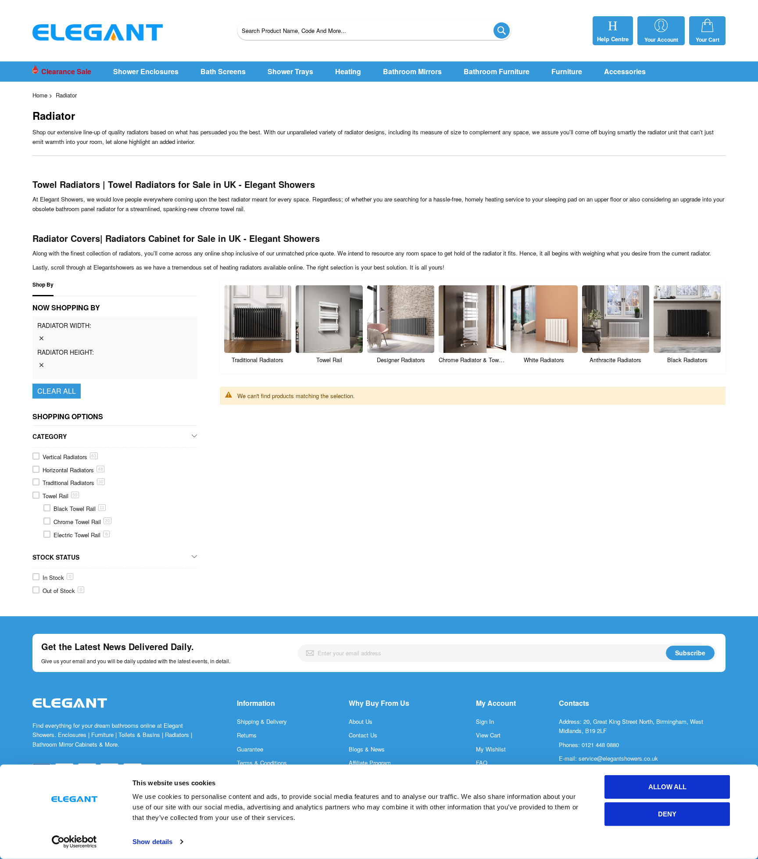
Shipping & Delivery (262, 721)
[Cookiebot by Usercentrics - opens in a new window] (74, 841)
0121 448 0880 (600, 744)
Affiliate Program (370, 762)
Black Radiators (687, 360)
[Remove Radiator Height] (41, 365)
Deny (667, 814)
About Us (360, 721)
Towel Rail (329, 360)
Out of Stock (62, 590)
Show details (152, 841)
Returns (247, 735)
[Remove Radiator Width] (41, 338)
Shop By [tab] (43, 284)
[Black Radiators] (687, 318)
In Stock (57, 577)
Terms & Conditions (262, 762)
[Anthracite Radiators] (615, 318)
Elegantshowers (113, 267)
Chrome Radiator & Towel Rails (472, 360)
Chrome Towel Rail (82, 522)
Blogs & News (367, 749)
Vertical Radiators (70, 457)
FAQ (481, 762)
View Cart (488, 735)
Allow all (667, 787)
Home (39, 95)
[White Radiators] (544, 318)
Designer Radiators (401, 360)
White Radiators (544, 360)
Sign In (485, 721)
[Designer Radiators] (400, 318)
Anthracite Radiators (615, 360)
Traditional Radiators (257, 360)
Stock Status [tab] (55, 557)
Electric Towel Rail (81, 535)
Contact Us (363, 735)
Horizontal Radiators (73, 470)
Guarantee (250, 749)
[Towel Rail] (329, 318)
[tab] (114, 341)
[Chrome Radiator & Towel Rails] (472, 318)
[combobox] (374, 30)
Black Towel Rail (79, 508)
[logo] (69, 712)
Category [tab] (49, 436)
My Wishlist (491, 749)
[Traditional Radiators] (257, 318)
